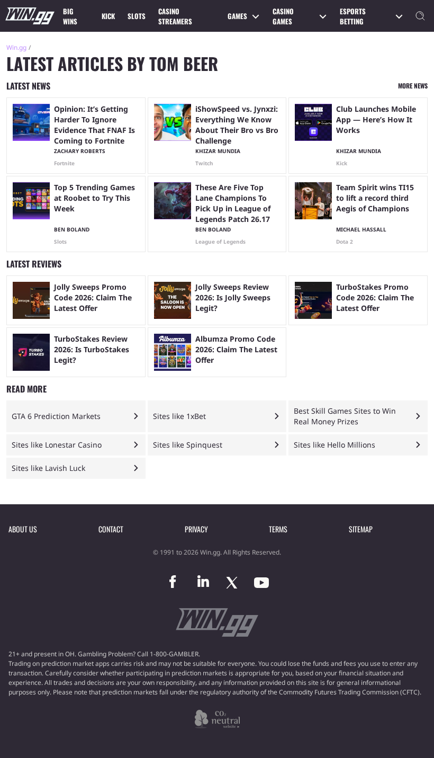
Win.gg (16, 47)
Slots (137, 16)
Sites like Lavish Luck (48, 468)
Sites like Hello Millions (334, 445)
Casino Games (283, 16)
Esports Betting (353, 16)
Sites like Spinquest (187, 445)
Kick (108, 16)
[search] (420, 15)
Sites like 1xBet (179, 416)
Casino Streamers (175, 16)
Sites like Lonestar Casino (57, 445)
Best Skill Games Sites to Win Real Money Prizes (345, 416)
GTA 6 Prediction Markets (56, 416)
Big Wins (70, 16)
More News (413, 85)
